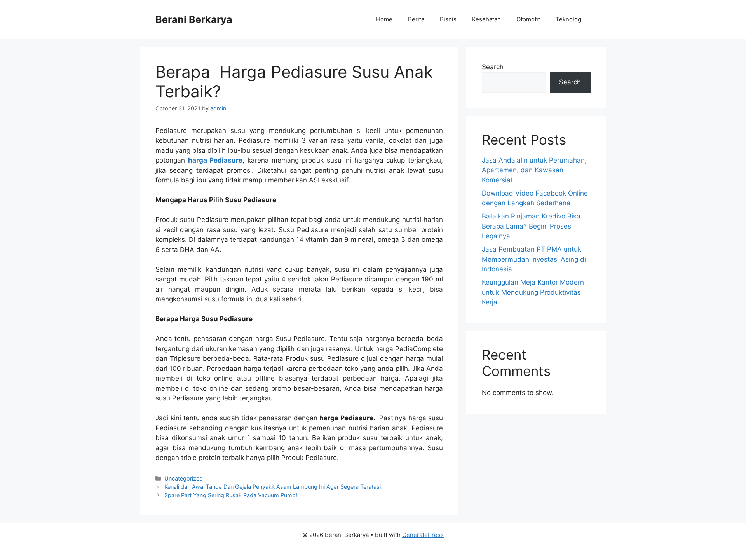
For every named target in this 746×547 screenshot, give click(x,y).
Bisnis (448, 19)
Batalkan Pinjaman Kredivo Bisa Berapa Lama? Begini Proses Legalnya (531, 226)
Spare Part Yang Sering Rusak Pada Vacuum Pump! (230, 495)
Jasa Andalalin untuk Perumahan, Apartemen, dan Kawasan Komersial (534, 170)
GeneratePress (423, 534)
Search (493, 67)
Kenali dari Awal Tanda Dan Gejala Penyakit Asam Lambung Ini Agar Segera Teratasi (272, 486)
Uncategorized (183, 478)
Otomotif (528, 19)
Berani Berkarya (193, 19)
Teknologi (569, 19)
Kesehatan (486, 19)
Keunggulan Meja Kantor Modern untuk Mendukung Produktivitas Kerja (533, 292)
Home (384, 19)
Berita (416, 19)
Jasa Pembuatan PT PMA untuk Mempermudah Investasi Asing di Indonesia (534, 259)
